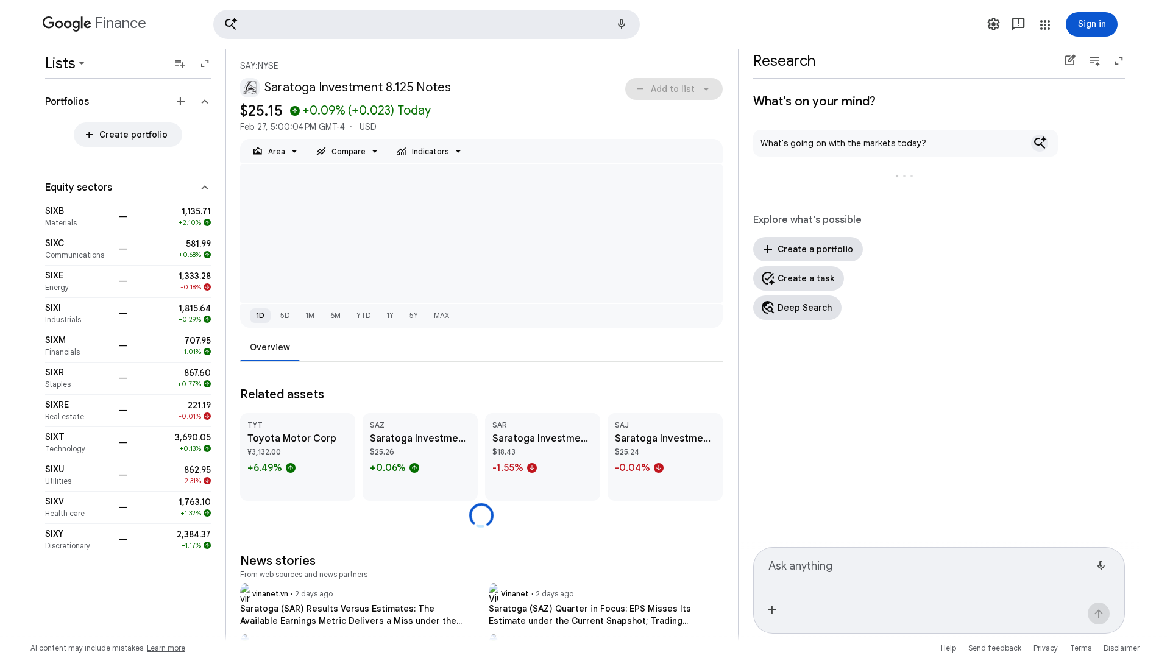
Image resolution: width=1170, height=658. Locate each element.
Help (948, 648)
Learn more (166, 648)
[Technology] (78, 443)
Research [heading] (784, 61)
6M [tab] (335, 315)
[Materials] (78, 217)
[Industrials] (78, 314)
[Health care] (78, 507)
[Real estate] (78, 410)
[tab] (270, 347)
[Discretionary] (78, 540)
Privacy (1046, 648)
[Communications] (78, 249)
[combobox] (929, 571)
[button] (426, 24)
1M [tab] (309, 315)
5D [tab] (284, 315)
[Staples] (78, 378)
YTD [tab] (363, 315)
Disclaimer (1122, 648)
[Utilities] (78, 475)
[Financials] (78, 346)
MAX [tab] (441, 315)
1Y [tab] (390, 315)
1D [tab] (260, 315)
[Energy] (78, 281)
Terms (1080, 648)
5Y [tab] (414, 315)
